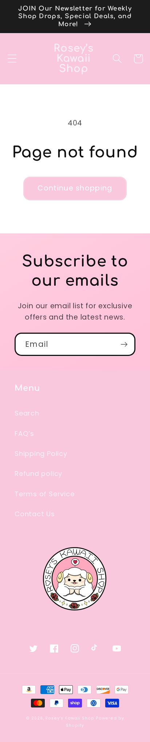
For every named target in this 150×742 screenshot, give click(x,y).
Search (27, 413)
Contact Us (35, 513)
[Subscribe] (124, 344)
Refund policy (38, 473)
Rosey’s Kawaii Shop (69, 718)
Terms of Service (44, 493)
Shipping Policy (41, 453)
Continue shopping (75, 188)
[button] (11, 58)
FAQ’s (24, 433)
